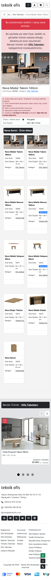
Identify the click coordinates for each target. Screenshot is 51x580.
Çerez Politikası (35, 547)
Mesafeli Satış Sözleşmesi (39, 541)
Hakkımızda (22, 533)
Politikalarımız (35, 530)
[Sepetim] (40, 5)
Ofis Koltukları (6, 537)
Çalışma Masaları (8, 551)
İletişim (20, 544)
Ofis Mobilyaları (7, 533)
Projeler (20, 540)
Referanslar (21, 537)
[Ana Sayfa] (4, 14)
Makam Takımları (8, 540)
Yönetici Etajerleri (21, 321)
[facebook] (10, 518)
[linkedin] (34, 518)
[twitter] (16, 518)
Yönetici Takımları (8, 544)
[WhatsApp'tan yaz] (42, 555)
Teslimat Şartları (35, 558)
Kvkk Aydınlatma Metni (38, 544)
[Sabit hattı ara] (42, 566)
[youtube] (22, 518)
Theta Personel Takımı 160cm (15, 452)
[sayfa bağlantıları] (28, 5)
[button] (47, 413)
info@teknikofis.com (12, 512)
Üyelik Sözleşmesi (36, 537)
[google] (4, 518)
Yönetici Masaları (21, 218)
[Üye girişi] (34, 5)
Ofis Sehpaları (20, 272)
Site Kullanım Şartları (37, 534)
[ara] (47, 5)
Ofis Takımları (18, 14)
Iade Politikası (34, 554)
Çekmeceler (19, 371)
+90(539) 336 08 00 (12, 507)
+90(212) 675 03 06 (12, 502)
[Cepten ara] (42, 561)
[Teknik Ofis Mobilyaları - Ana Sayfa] (10, 5)
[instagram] (28, 518)
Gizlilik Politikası (35, 551)
